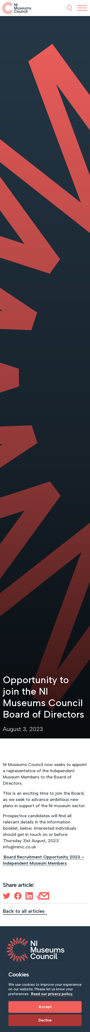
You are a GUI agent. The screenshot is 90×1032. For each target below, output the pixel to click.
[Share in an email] (43, 895)
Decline (45, 1020)
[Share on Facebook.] (18, 895)
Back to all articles (24, 911)
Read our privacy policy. (52, 994)
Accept (45, 1007)
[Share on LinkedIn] (29, 895)
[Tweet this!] (6, 895)
